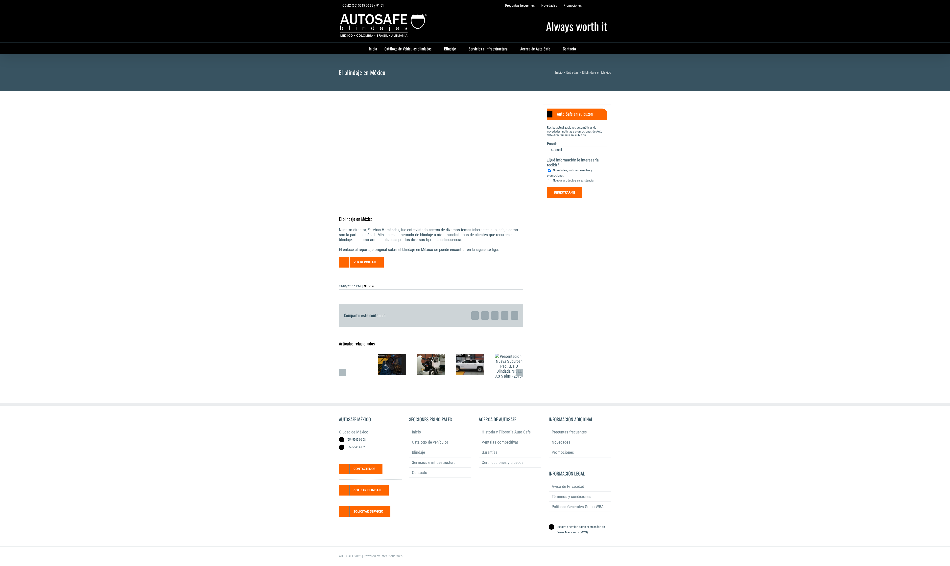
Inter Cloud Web (391, 556)
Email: (552, 143)
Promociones (563, 452)
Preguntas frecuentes (569, 432)
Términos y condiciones (571, 496)
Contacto (419, 472)
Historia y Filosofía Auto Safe (506, 432)
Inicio (416, 432)
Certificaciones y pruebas (502, 462)
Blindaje (418, 452)
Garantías (490, 452)
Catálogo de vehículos (430, 442)
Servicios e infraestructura (433, 462)
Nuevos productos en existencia (573, 180)
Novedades (561, 442)
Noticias (369, 286)
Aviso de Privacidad (568, 486)
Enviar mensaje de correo (14, 536)
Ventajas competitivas (500, 442)
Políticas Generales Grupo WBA (578, 506)
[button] (577, 114)
